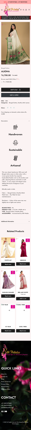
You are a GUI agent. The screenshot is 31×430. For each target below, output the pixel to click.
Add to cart (14, 90)
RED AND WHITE (23, 292)
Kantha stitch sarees (23, 103)
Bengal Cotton (5, 68)
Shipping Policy (5, 389)
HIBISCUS (23, 260)
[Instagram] (4, 412)
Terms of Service (6, 382)
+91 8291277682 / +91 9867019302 (15, 2)
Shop (2, 379)
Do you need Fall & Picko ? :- (10, 79)
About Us (4, 374)
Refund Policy (5, 387)
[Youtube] (6, 412)
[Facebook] (2, 412)
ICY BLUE (8, 327)
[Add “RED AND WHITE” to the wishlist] (26, 272)
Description (4, 121)
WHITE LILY (8, 260)
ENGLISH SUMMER (8, 292)
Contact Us (4, 376)
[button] (23, 298)
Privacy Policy (5, 384)
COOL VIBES (23, 327)
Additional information (7, 221)
